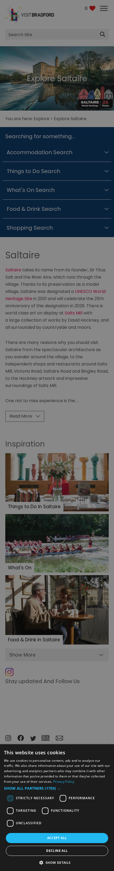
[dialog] (57, 807)
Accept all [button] (57, 838)
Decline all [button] (57, 850)
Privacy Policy (63, 781)
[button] (57, 788)
